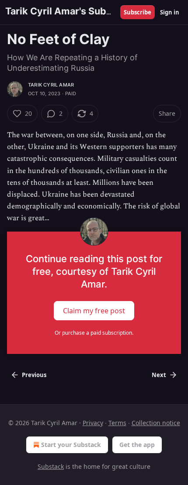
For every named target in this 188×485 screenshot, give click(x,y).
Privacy (93, 423)
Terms (117, 423)
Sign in (169, 12)
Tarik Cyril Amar (51, 85)
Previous (34, 375)
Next (159, 375)
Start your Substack (71, 444)
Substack (51, 466)
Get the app (137, 444)
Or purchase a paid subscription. (94, 332)
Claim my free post (94, 310)
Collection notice (156, 423)
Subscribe (137, 12)
